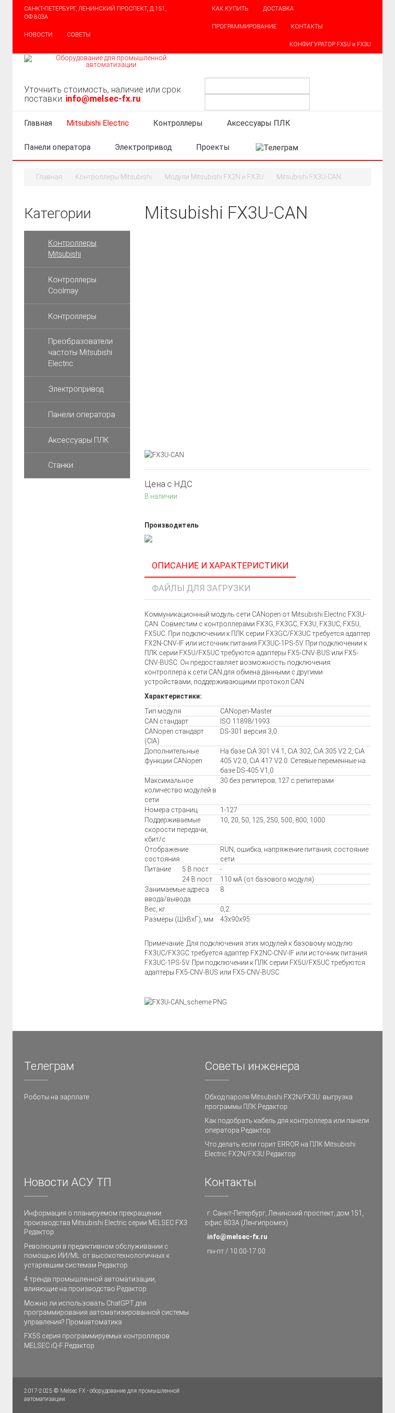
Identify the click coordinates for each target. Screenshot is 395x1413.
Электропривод (143, 147)
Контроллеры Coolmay (72, 285)
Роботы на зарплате (56, 1097)
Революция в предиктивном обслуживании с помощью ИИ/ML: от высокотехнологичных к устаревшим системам (97, 1255)
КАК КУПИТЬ (230, 8)
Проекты (214, 147)
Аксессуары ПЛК (258, 123)
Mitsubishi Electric (97, 123)
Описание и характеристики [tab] (220, 565)
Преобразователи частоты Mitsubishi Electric (80, 352)
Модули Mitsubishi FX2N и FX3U (214, 177)
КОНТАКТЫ (307, 26)
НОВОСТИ (38, 34)
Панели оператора (57, 147)
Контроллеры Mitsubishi (113, 177)
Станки (60, 465)
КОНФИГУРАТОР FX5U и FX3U (330, 44)
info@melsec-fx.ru (237, 1237)
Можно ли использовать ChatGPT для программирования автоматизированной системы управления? (106, 1312)
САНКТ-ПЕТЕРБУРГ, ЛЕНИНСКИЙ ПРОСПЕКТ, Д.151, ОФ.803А (95, 12)
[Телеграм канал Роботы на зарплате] (277, 147)
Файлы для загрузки (201, 588)
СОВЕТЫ (79, 34)
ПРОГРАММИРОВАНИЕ (244, 26)
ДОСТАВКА (278, 8)
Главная (38, 123)
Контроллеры (178, 123)
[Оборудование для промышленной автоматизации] (107, 61)
